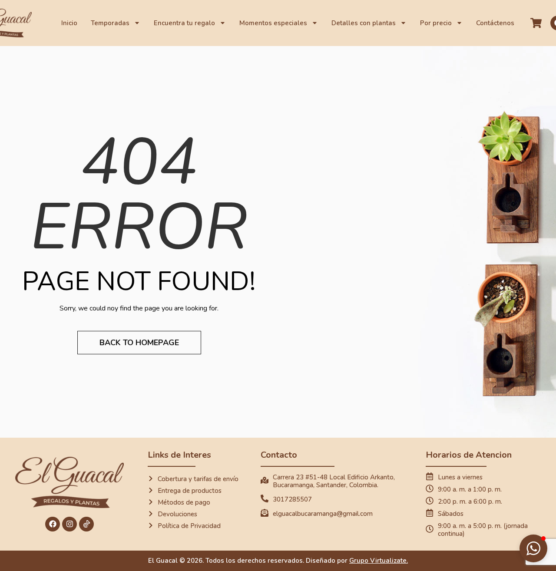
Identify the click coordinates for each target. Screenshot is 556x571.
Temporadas (110, 23)
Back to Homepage (139, 342)
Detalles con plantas (363, 23)
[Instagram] (69, 524)
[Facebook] (52, 524)
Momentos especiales (273, 23)
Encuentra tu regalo (184, 23)
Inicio (69, 23)
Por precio (436, 23)
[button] (533, 548)
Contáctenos (495, 23)
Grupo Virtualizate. (378, 560)
